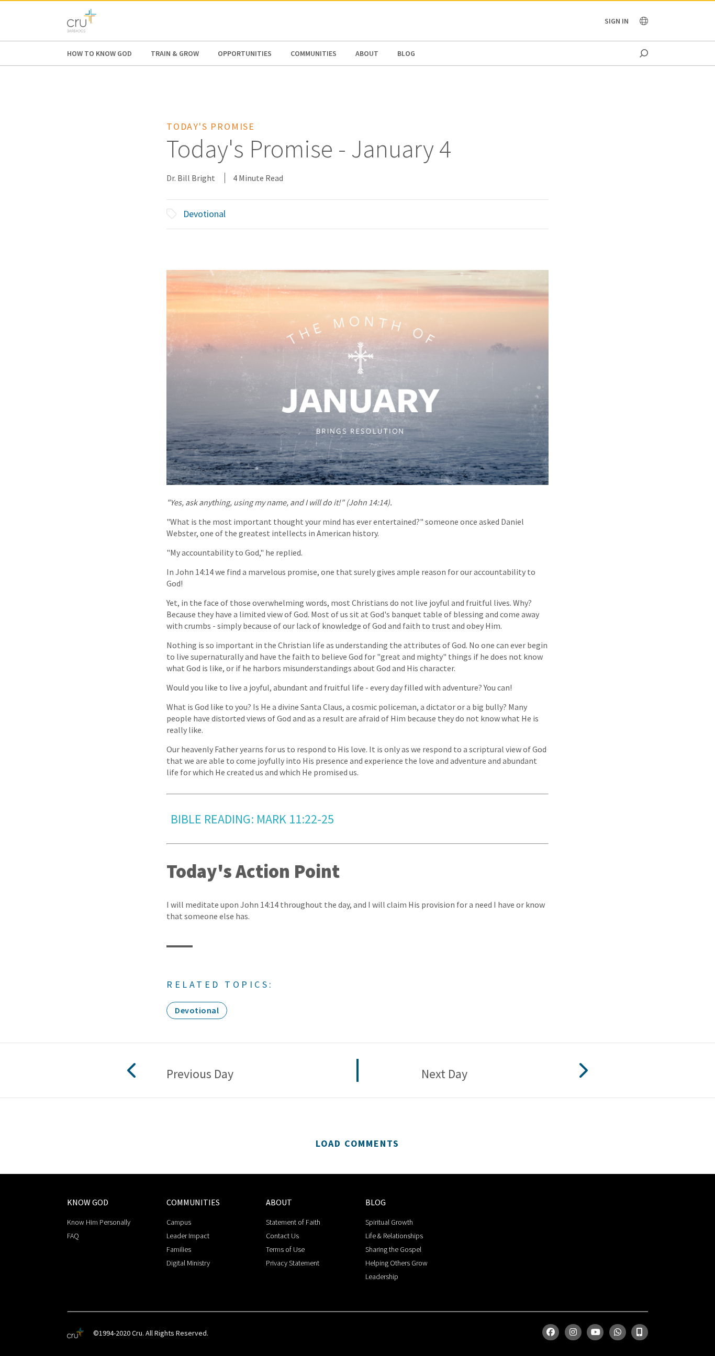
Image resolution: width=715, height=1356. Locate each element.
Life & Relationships (394, 1235)
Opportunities (245, 53)
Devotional (204, 214)
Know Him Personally (98, 1222)
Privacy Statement (292, 1263)
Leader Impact (187, 1235)
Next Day (444, 1074)
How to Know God (99, 53)
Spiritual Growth (389, 1222)
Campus (178, 1222)
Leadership (381, 1276)
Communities (314, 53)
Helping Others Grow (396, 1263)
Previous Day (199, 1074)
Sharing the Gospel (393, 1249)
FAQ (73, 1235)
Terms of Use (285, 1249)
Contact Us (282, 1235)
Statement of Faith (293, 1222)
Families (178, 1249)
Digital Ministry (188, 1263)
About (366, 53)
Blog (406, 53)
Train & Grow (175, 53)
